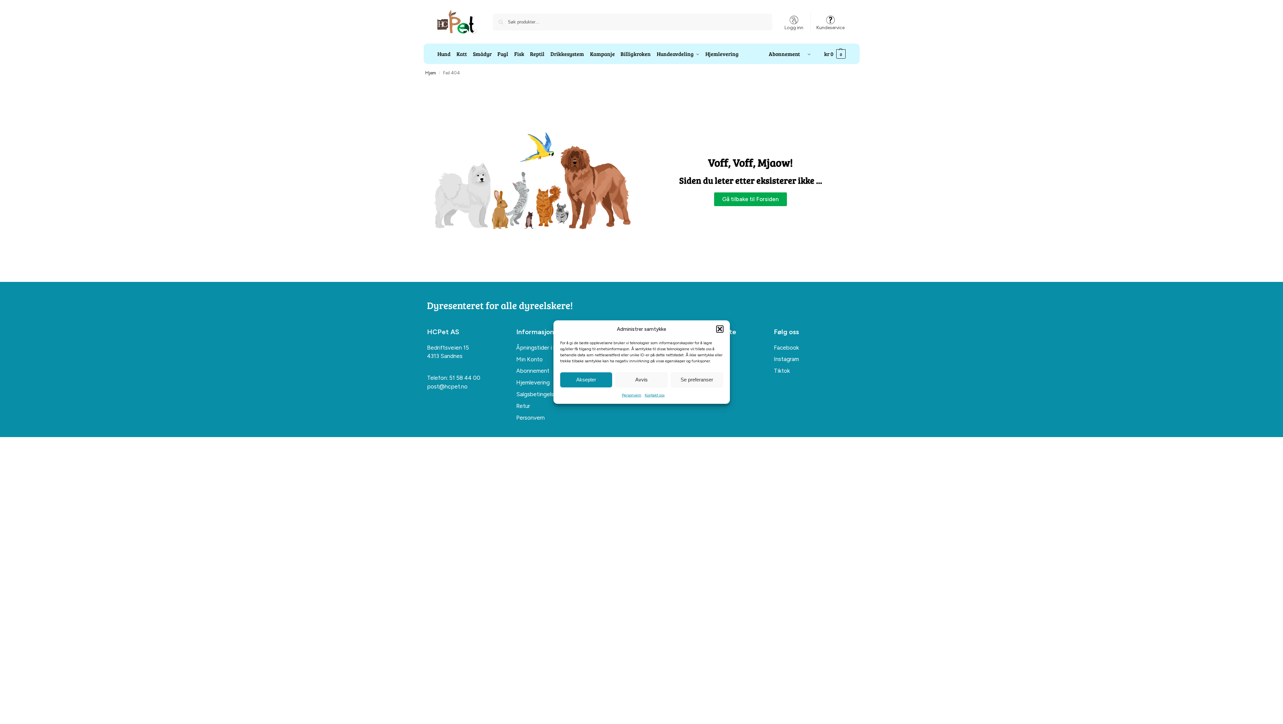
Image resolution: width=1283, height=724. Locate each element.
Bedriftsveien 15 (448, 347)
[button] (719, 329)
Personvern (631, 395)
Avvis (641, 379)
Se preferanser (697, 379)
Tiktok (782, 370)
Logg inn (794, 28)
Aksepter (586, 379)
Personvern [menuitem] (530, 417)
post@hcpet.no (447, 386)
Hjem (430, 72)
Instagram (786, 359)
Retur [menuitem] (523, 406)
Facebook (786, 347)
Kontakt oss (654, 395)
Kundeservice (830, 28)
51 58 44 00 (464, 377)
